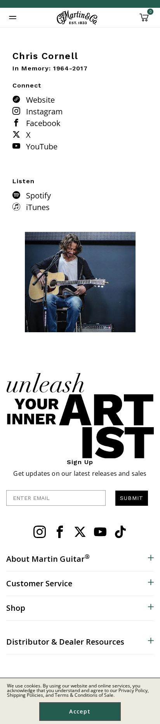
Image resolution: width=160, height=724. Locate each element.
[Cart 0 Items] (144, 20)
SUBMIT (131, 498)
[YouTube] (18, 146)
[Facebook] (18, 122)
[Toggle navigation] (13, 17)
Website (40, 100)
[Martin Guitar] (77, 17)
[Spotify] (18, 195)
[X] (18, 134)
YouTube (41, 146)
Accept (79, 711)
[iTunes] (18, 206)
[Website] (18, 99)
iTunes (38, 207)
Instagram (44, 111)
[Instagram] (18, 111)
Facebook (43, 123)
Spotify (38, 195)
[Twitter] (80, 532)
